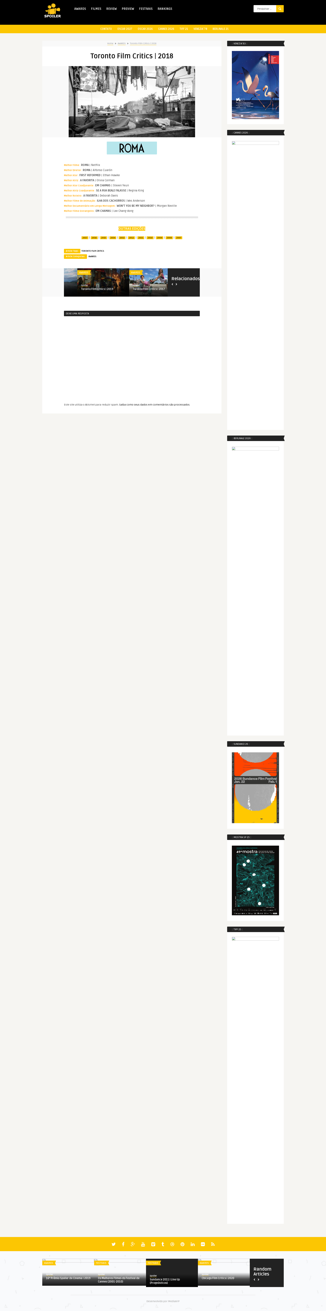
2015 (103, 237)
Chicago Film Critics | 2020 (218, 1278)
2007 (178, 237)
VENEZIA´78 (200, 29)
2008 (169, 237)
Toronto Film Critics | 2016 (136, 289)
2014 (112, 237)
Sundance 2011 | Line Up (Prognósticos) (165, 1281)
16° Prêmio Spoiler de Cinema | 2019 (68, 1278)
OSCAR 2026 (145, 29)
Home (110, 43)
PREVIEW (128, 9)
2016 (94, 237)
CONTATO (106, 29)
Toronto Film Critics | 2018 (143, 43)
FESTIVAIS (146, 9)
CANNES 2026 (166, 29)
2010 (150, 237)
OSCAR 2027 (124, 29)
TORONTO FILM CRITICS (92, 251)
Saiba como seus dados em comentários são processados (154, 404)
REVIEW (111, 9)
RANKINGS (165, 9)
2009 (159, 237)
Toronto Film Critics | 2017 (84, 289)
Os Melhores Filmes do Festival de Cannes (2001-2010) (118, 1280)
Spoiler (71, 285)
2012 (131, 237)
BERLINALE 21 (221, 29)
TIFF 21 (184, 29)
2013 (122, 237)
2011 (140, 237)
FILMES (96, 9)
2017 (84, 237)
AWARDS (80, 9)
